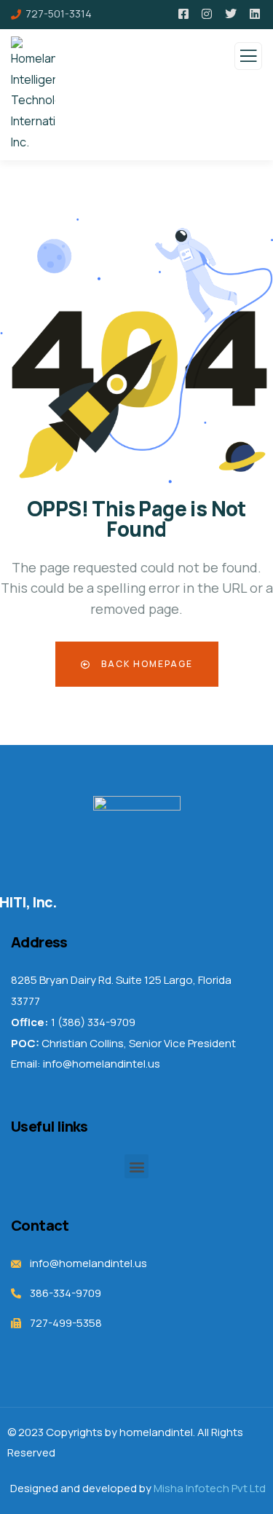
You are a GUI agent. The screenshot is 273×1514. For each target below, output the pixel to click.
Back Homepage (145, 664)
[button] (136, 1166)
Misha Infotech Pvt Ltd (210, 1488)
